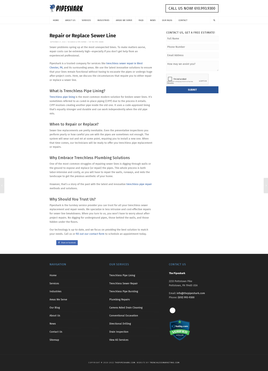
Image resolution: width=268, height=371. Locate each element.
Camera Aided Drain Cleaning (126, 307)
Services (54, 283)
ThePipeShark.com (125, 363)
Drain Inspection (118, 331)
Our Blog (55, 307)
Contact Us (56, 331)
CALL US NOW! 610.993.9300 (192, 8)
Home (53, 275)
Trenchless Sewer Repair (123, 283)
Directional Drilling (120, 323)
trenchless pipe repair (139, 184)
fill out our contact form (90, 233)
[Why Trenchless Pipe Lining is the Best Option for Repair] (2, 185)
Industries (55, 291)
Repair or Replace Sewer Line (83, 36)
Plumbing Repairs (119, 299)
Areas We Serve (58, 299)
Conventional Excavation (123, 315)
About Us (55, 315)
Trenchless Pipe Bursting (123, 291)
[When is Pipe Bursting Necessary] (266, 185)
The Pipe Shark (98, 42)
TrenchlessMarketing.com (165, 363)
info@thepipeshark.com (191, 293)
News (53, 323)
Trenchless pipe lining (62, 96)
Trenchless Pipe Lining (122, 275)
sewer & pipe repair (78, 42)
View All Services (118, 339)
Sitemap (54, 339)
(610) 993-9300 (186, 297)
